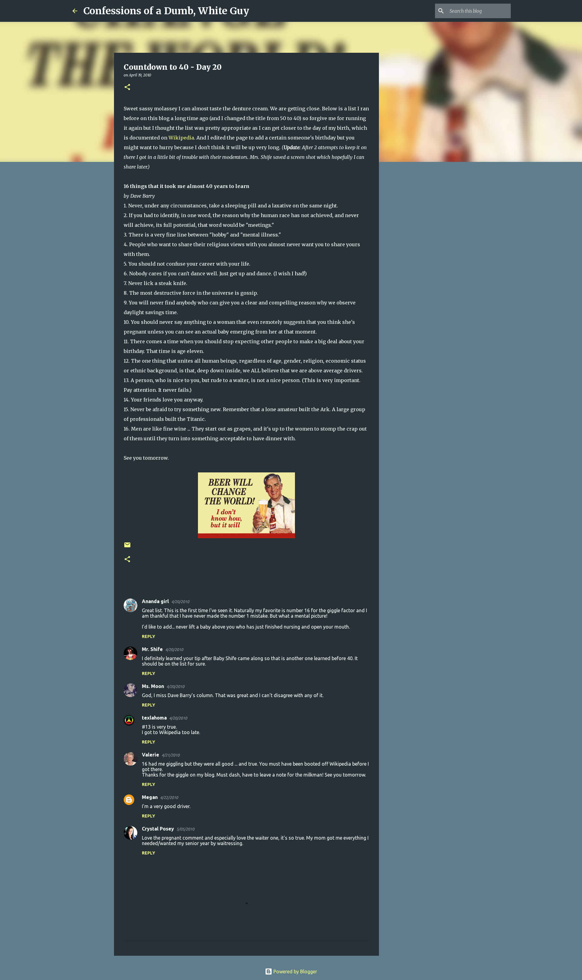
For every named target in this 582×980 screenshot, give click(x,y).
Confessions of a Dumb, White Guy (166, 11)
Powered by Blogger (294, 971)
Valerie (150, 754)
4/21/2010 (170, 755)
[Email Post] (127, 547)
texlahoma (154, 717)
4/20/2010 (180, 601)
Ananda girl (155, 601)
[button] (127, 87)
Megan (150, 797)
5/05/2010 (185, 829)
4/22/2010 (169, 797)
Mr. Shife (152, 649)
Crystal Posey (158, 828)
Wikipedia (181, 138)
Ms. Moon (153, 686)
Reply (148, 636)
